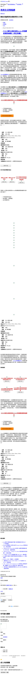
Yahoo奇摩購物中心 (5, 74)
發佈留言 (2, 601)
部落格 (4, 24)
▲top (2, 591)
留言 (11, 585)
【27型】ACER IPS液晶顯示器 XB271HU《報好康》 (15, 554)
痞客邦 (7, 585)
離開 (7, 672)
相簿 (4, 22)
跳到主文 (3, 13)
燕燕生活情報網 (8, 10)
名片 (4, 25)
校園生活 (11, 588)
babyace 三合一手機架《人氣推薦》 (11, 559)
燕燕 (2, 577)
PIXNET (6, 655)
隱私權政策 (23, 655)
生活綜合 (11, 20)
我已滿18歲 (3, 672)
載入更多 (2, 593)
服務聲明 (14, 657)
